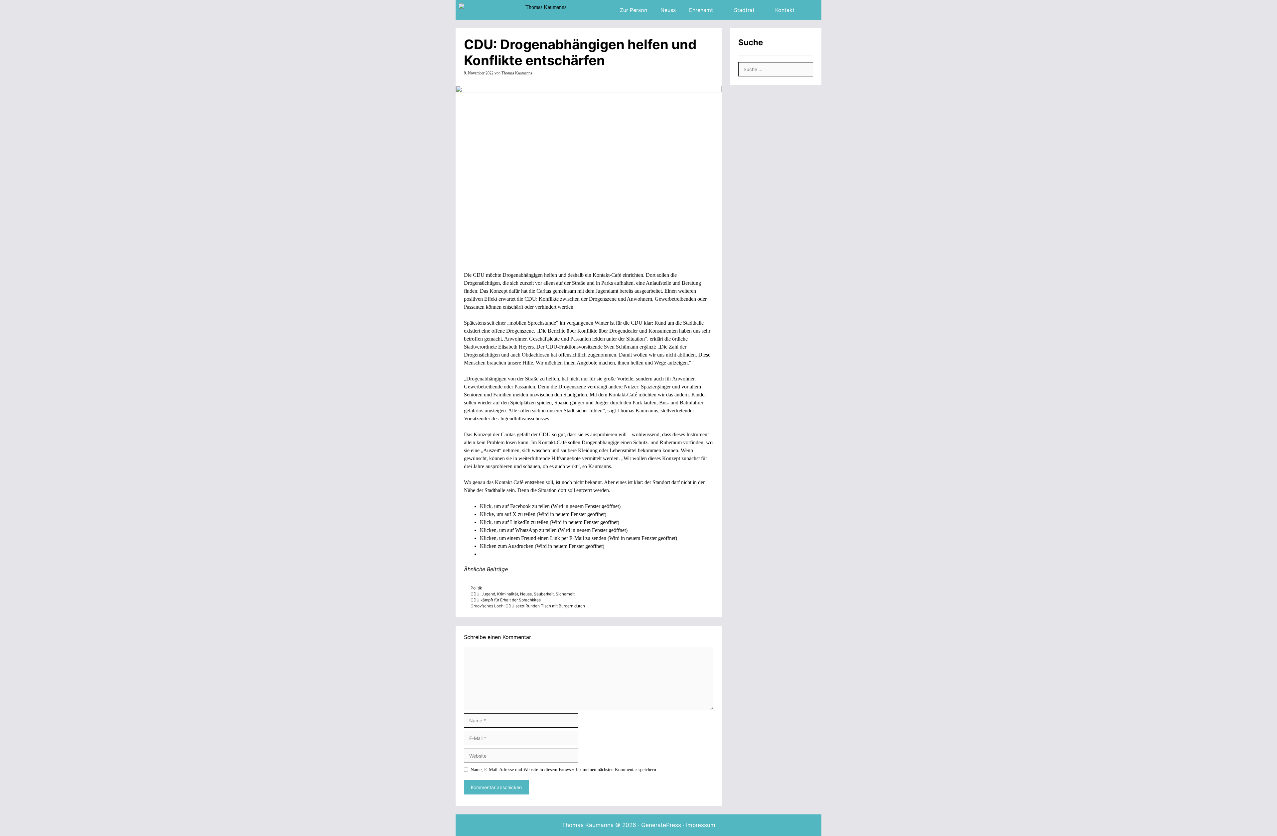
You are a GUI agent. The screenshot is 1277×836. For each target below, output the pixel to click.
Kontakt (784, 10)
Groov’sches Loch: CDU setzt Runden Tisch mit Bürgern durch (528, 605)
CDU (475, 593)
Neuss (668, 10)
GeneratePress (661, 825)
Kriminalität (507, 593)
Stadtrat (744, 10)
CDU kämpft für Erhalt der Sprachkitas (506, 599)
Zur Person (633, 10)
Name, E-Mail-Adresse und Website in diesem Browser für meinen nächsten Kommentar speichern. (564, 769)
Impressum (700, 825)
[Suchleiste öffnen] (811, 10)
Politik (476, 587)
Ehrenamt (701, 10)
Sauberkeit (544, 593)
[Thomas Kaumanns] (514, 10)
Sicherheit (565, 593)
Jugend (488, 593)
